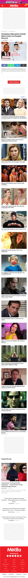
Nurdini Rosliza (11, 512)
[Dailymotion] (20, 556)
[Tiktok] (15, 556)
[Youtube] (18, 556)
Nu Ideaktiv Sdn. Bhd (13, 576)
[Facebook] (8, 556)
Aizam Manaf (4, 488)
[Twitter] (13, 556)
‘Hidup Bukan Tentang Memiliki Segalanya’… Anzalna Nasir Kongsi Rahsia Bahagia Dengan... (12, 484)
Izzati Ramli (5, 40)
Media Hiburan (4, 31)
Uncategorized (12, 31)
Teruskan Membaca (14, 82)
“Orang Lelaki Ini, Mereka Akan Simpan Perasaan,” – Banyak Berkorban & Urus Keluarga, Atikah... (14, 500)
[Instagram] (10, 556)
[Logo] (14, 5)
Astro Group (23, 576)
